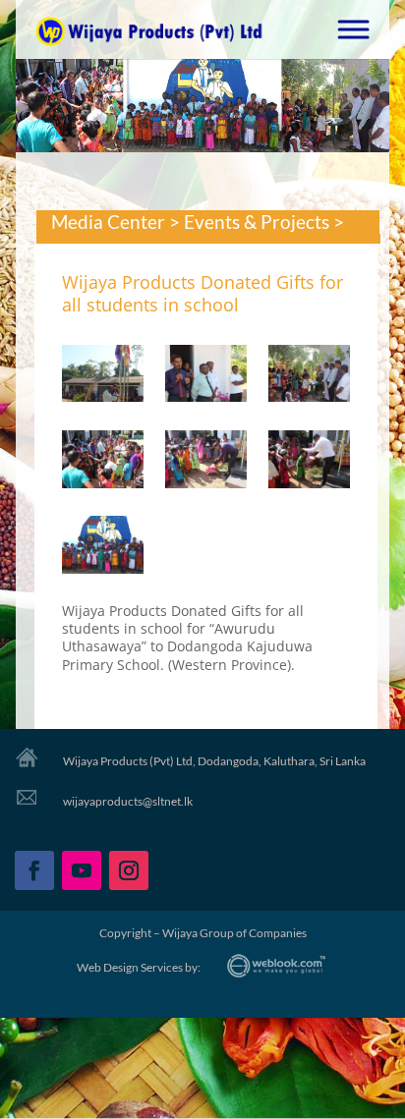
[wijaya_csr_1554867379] (103, 548)
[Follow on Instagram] (128, 870)
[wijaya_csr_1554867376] (103, 462)
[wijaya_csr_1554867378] (309, 462)
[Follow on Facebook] (34, 870)
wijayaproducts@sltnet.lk (128, 801)
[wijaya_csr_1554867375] (309, 377)
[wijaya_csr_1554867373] (103, 377)
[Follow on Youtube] (81, 870)
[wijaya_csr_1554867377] (206, 462)
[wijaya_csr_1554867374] (206, 377)
